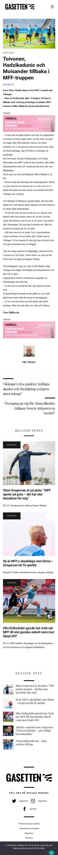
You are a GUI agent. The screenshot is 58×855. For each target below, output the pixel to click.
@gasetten (23, 801)
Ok (51, 853)
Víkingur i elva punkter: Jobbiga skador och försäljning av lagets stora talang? (26, 389)
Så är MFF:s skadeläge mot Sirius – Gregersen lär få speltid (28, 563)
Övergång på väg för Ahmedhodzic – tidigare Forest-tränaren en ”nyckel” (30, 408)
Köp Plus (29, 838)
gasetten (32, 809)
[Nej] (54, 848)
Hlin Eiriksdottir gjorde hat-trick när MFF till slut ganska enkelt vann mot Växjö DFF (28, 632)
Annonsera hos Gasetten (29, 828)
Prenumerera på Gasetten (29, 823)
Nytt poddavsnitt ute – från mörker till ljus (31, 742)
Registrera (29, 833)
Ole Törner (29, 362)
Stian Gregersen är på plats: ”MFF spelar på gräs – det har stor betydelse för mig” (27, 494)
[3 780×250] (29, 131)
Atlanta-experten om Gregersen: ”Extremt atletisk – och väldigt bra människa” (35, 730)
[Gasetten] (19, 9)
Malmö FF (8, 84)
